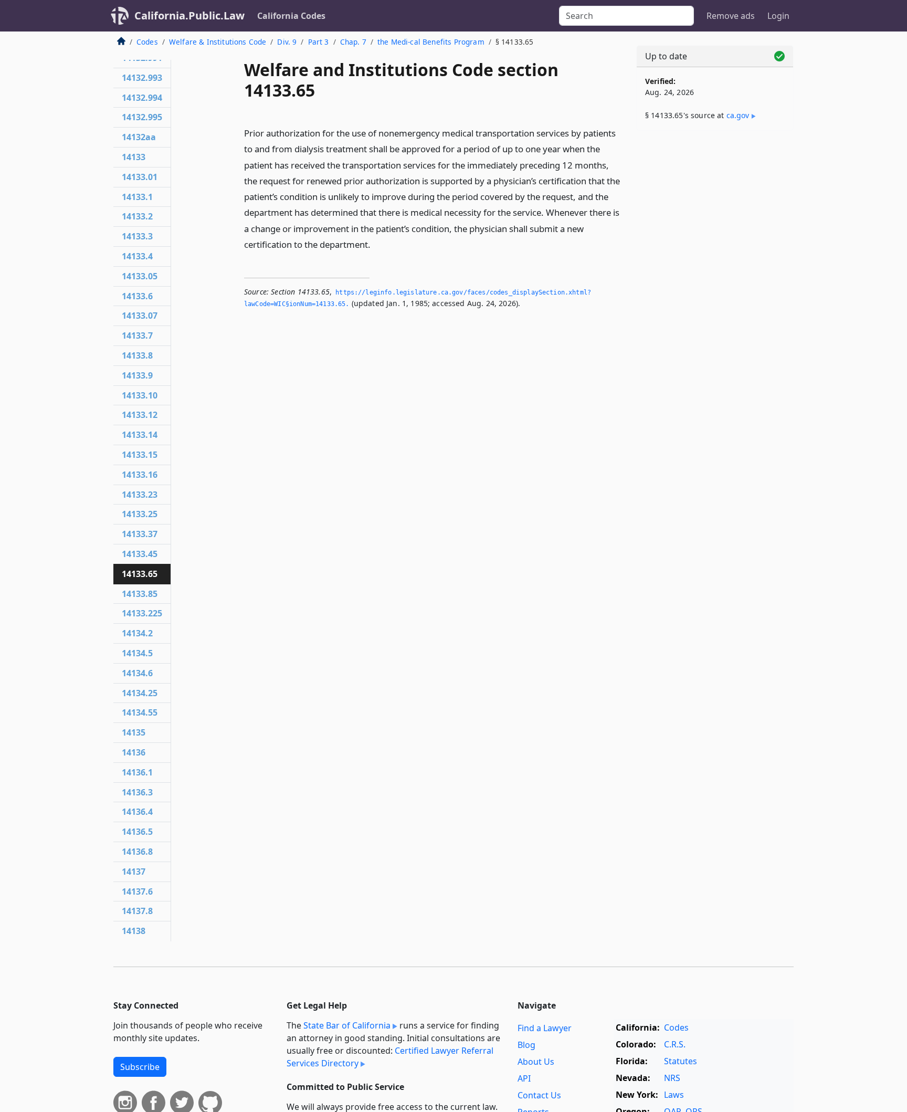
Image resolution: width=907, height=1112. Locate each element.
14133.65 (139, 574)
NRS (672, 1078)
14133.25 (139, 514)
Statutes (680, 1061)
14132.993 (142, 77)
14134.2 (137, 633)
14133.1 (137, 197)
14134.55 (139, 712)
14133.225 (142, 613)
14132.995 (142, 117)
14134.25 (139, 693)
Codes (147, 42)
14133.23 (139, 494)
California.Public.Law (189, 15)
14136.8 (137, 851)
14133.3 (137, 236)
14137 (133, 871)
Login (778, 16)
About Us (536, 1061)
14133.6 (137, 296)
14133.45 (139, 554)
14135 (133, 732)
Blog (526, 1045)
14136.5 (137, 831)
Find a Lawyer (545, 1028)
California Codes (291, 16)
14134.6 (137, 673)
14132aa (139, 137)
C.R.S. (674, 1044)
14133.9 (137, 375)
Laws (674, 1094)
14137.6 (137, 891)
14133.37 (139, 534)
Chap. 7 (353, 42)
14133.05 (139, 276)
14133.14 (139, 434)
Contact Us (539, 1095)
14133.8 (137, 355)
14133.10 (139, 395)
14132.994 (142, 97)
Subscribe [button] (140, 1067)
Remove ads (730, 16)
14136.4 (137, 811)
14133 (133, 157)
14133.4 (137, 256)
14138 (133, 931)
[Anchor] (376, 243)
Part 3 (318, 42)
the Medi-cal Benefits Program (430, 42)
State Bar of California (347, 1025)
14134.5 (137, 653)
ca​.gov (738, 115)
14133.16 (139, 474)
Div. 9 (287, 42)
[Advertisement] (715, 302)
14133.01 (139, 177)
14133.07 (139, 315)
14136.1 (137, 772)
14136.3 (137, 792)
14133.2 (137, 216)
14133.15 (139, 454)
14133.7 (137, 335)
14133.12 (139, 415)
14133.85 (139, 594)
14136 (133, 752)
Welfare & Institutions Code (217, 42)
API (524, 1078)
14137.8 (137, 911)
